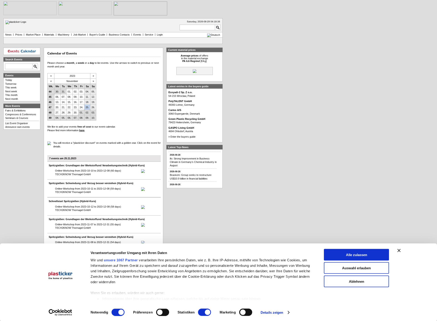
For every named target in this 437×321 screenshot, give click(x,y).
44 (50, 91)
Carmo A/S (174, 110)
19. (93, 102)
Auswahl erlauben (356, 268)
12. (93, 96)
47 (50, 107)
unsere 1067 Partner (121, 260)
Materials (49, 34)
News (8, 34)
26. (93, 107)
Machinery (63, 34)
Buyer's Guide (97, 34)
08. (69, 96)
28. (63, 112)
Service (149, 34)
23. (75, 107)
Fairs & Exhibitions (15, 110)
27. (57, 112)
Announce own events (17, 127)
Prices (18, 34)
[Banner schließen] (399, 250)
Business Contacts (119, 34)
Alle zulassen (356, 255)
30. (57, 91)
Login (160, 34)
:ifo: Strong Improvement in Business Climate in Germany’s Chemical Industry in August (193, 158)
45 (50, 96)
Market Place (33, 34)
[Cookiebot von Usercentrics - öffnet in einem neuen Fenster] (60, 312)
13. (57, 102)
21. (63, 107)
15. (69, 102)
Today (8, 80)
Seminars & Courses (16, 118)
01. (69, 91)
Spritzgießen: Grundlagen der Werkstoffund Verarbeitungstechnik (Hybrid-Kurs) (97, 165)
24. (81, 107)
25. (87, 107)
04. (87, 91)
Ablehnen (356, 281)
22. (69, 107)
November (72, 81)
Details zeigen (272, 312)
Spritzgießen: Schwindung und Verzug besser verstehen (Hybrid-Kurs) (91, 183)
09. (75, 96)
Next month (11, 99)
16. (75, 102)
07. (63, 96)
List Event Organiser (16, 123)
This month (11, 95)
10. (81, 96)
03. (81, 91)
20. (57, 107)
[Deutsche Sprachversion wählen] (213, 34)
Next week (11, 91)
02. (75, 91)
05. (93, 91)
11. (87, 96)
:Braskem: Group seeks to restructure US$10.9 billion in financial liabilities (190, 173)
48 (50, 112)
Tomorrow (10, 83)
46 (50, 102)
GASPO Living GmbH (181, 127)
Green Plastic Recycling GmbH (186, 119)
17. (81, 102)
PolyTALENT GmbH (180, 101)
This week (11, 87)
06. (57, 96)
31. (63, 91)
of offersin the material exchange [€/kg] (194, 58)
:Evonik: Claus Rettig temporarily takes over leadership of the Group (194, 186)
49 (50, 117)
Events (137, 34)
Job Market (79, 34)
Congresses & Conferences (20, 114)
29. (69, 112)
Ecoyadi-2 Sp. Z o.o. (180, 92)
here (81, 130)
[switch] (162, 312)
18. (87, 102)
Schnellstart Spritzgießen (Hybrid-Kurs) (72, 201)
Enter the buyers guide (183, 136)
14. (63, 102)
